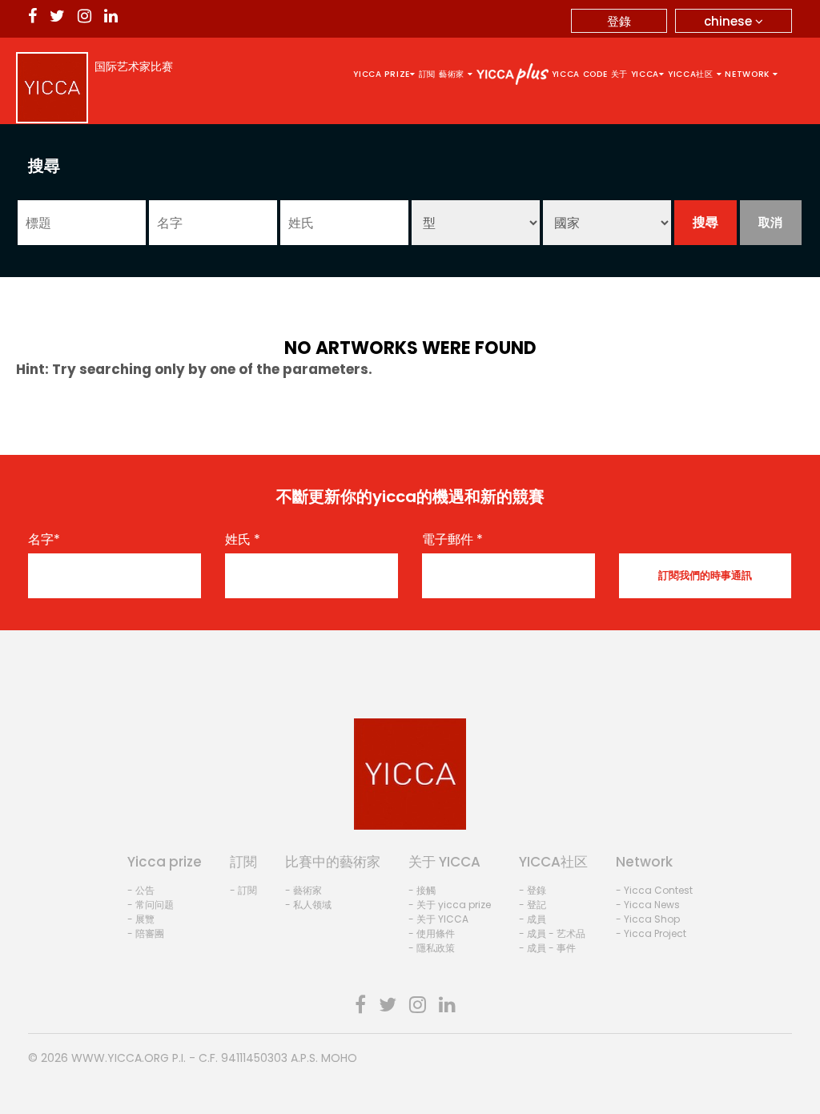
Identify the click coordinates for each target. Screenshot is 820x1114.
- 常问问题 (150, 904)
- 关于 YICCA (438, 919)
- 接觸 (422, 890)
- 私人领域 (308, 904)
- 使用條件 (431, 933)
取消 (770, 222)
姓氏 (242, 540)
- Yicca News (648, 904)
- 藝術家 (303, 890)
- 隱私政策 (431, 948)
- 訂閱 (243, 890)
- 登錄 (532, 890)
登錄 (619, 21)
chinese (729, 21)
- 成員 (532, 919)
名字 (44, 540)
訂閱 (427, 74)
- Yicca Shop (648, 919)
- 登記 (532, 904)
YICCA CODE (580, 74)
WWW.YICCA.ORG (120, 1058)
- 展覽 (141, 919)
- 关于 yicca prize (449, 904)
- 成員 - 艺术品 (552, 933)
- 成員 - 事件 (547, 948)
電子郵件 (452, 540)
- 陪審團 (145, 933)
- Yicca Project (651, 933)
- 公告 (141, 890)
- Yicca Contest (654, 890)
